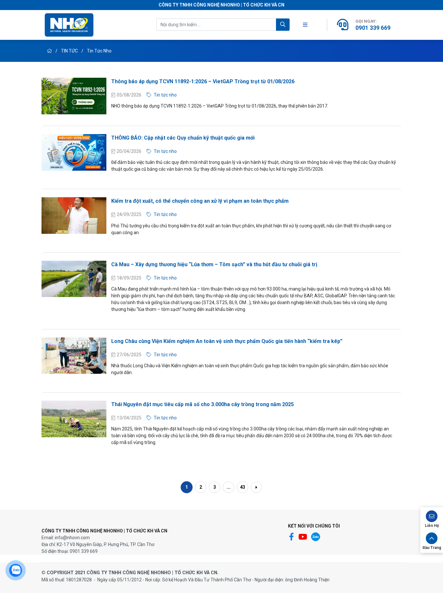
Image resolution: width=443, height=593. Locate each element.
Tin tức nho (99, 50)
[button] (432, 519)
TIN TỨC (70, 50)
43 (242, 487)
